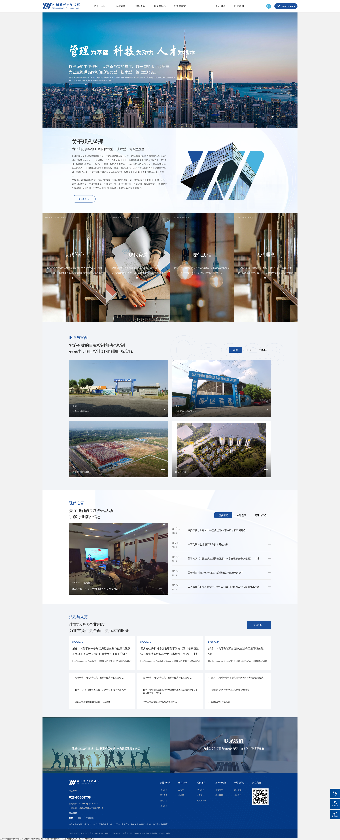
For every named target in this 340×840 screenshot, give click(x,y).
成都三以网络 (164, 833)
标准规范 (237, 795)
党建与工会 (201, 800)
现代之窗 (140, 6)
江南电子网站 (24, 839)
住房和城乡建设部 (160, 824)
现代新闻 (200, 789)
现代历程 (163, 800)
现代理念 (163, 805)
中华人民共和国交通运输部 (80, 824)
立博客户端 (4, 839)
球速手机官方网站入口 (53, 839)
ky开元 (81, 839)
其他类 (181, 795)
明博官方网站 (89, 839)
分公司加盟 (219, 6)
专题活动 (200, 795)
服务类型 (219, 789)
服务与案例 (160, 6)
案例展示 (219, 795)
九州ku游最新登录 (37, 839)
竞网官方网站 (14, 839)
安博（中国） (101, 6)
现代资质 (163, 795)
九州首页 (74, 839)
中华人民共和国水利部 (103, 824)
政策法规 (237, 789)
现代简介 (163, 789)
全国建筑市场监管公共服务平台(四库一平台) (132, 824)
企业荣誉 (120, 6)
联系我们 (239, 6)
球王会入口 (66, 839)
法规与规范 (180, 6)
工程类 (181, 789)
